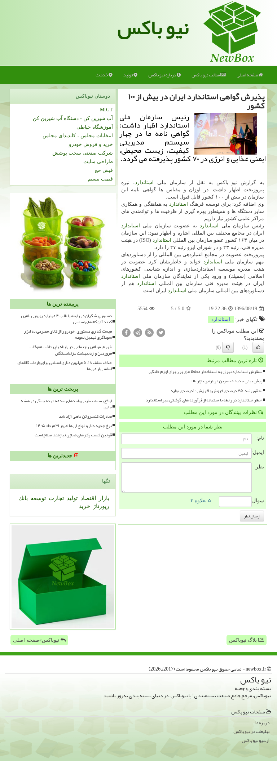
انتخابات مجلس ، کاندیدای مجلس (78, 135)
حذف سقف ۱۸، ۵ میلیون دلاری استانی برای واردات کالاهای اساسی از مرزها (64, 366)
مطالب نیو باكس (206, 75)
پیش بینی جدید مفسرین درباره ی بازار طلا (227, 381)
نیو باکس (153, 27)
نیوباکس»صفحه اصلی (37, 640)
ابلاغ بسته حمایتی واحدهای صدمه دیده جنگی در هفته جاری (66, 404)
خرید (84, 506)
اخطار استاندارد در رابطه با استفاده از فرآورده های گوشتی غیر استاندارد (204, 400)
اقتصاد (87, 498)
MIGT (106, 109)
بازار (103, 498)
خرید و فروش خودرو (91, 144)
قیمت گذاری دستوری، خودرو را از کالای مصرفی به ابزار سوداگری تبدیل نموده (68, 334)
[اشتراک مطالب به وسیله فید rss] (149, 332)
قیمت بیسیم (100, 179)
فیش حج (103, 170)
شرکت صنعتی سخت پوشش (82, 153)
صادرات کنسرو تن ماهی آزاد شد (85, 416)
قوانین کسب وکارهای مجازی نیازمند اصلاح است (73, 435)
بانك (23, 498)
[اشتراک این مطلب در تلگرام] (138, 332)
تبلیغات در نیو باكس (251, 731)
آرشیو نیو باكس (255, 740)
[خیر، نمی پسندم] (228, 347)
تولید (128, 75)
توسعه (37, 498)
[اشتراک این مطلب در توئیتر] (161, 332)
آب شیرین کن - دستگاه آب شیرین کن (73, 118)
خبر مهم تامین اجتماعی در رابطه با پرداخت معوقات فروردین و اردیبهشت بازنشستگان (71, 350)
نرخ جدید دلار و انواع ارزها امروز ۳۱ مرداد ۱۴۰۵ (74, 426)
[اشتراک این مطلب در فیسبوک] (126, 332)
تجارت (55, 498)
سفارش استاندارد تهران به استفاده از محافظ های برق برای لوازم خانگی (205, 372)
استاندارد (144, 182)
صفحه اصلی (248, 75)
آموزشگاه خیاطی (94, 127)
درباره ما (262, 723)
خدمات (102, 75)
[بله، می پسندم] (258, 347)
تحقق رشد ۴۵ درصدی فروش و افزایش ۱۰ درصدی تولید (216, 391)
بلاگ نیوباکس (243, 640)
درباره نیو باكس (162, 75)
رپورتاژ (100, 506)
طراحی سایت (98, 161)
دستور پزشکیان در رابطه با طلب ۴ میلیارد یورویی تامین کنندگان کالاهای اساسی (66, 319)
